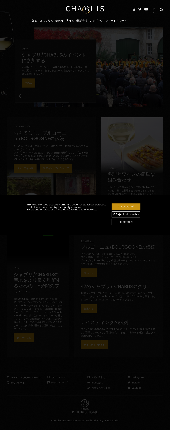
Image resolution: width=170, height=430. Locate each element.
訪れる (70, 20)
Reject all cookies (127, 214)
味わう (59, 20)
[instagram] (134, 9)
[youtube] (146, 9)
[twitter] (139, 9)
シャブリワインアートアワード (108, 20)
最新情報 (81, 20)
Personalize (126, 222)
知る (34, 20)
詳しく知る (46, 20)
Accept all (127, 206)
